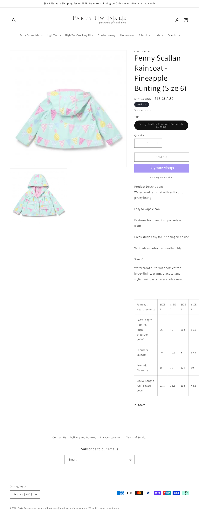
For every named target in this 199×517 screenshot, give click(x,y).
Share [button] (141, 405)
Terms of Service (136, 437)
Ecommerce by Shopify (107, 508)
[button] (14, 20)
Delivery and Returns (83, 437)
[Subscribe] (130, 459)
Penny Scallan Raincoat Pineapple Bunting (161, 126)
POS (89, 508)
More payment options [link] (162, 177)
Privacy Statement (111, 437)
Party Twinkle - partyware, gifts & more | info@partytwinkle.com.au (52, 508)
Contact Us (59, 437)
